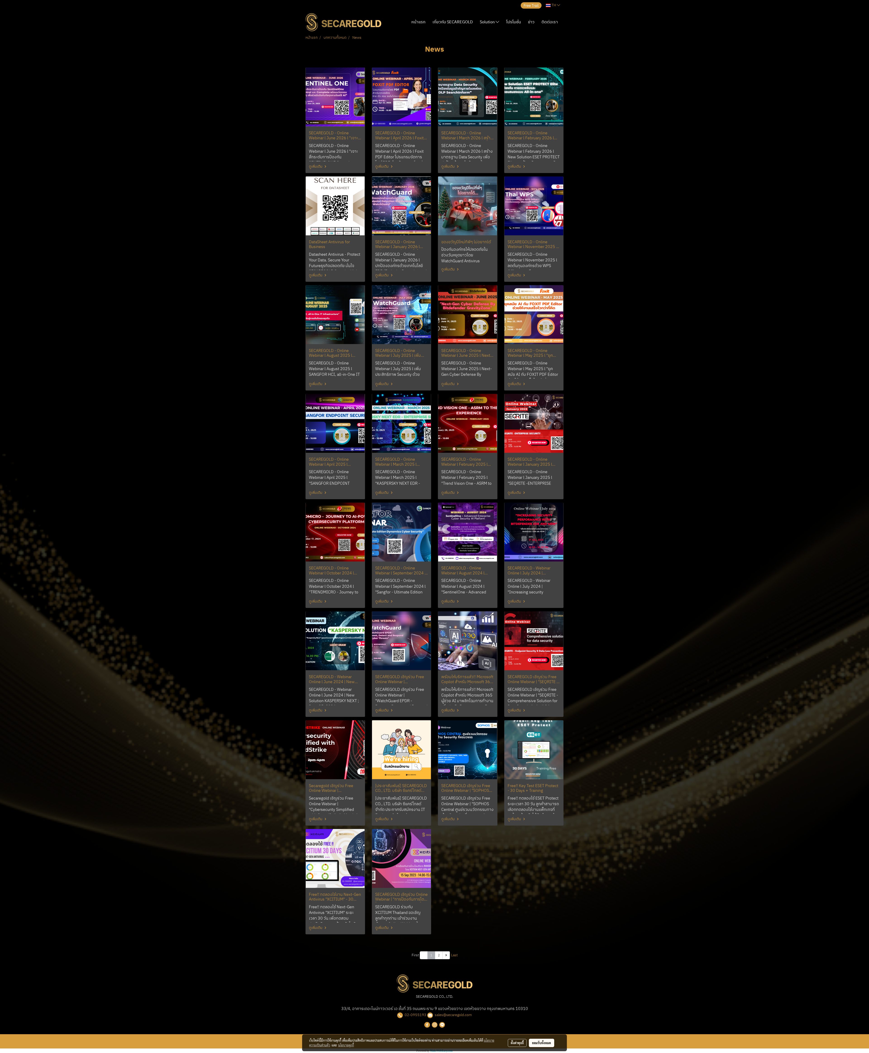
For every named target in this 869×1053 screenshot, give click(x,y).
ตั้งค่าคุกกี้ (517, 1043)
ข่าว (531, 22)
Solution (488, 22)
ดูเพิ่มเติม (316, 167)
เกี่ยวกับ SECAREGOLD (452, 22)
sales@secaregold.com (453, 1015)
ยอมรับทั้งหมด (541, 1043)
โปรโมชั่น (513, 22)
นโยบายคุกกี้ (346, 1045)
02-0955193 (415, 1015)
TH (554, 5)
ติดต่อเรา (550, 22)
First (415, 955)
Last (454, 955)
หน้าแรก (418, 22)
